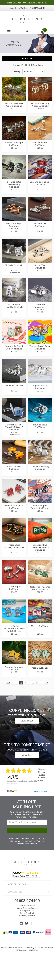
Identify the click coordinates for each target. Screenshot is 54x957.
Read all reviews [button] (40, 791)
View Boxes (27, 720)
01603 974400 (37, 7)
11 (37, 683)
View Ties (27, 755)
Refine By (27, 58)
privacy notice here (26, 841)
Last (46, 683)
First (8, 683)
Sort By (17, 71)
